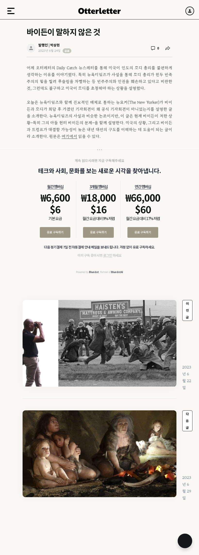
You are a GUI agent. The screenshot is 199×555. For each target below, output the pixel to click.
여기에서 (69, 136)
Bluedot (94, 272)
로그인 (107, 255)
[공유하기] (167, 48)
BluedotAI (117, 272)
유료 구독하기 (55, 232)
